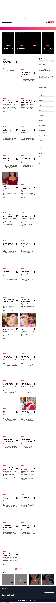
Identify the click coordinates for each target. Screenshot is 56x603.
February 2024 (42, 125)
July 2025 (41, 105)
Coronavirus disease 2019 (21, 48)
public (21, 45)
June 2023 (41, 142)
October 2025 (41, 100)
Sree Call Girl (28, 25)
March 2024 (41, 122)
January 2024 (41, 127)
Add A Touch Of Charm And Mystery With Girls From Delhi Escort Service (34, 49)
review (40, 158)
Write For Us (6, 28)
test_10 (40, 161)
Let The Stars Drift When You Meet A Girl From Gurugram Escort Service (46, 77)
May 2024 (41, 117)
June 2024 (41, 115)
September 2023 (42, 135)
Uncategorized (42, 163)
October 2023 (41, 132)
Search (40, 58)
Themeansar (36, 600)
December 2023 (42, 130)
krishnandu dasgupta (9, 49)
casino (40, 151)
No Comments (8, 51)
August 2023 (41, 137)
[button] (53, 42)
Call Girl (40, 148)
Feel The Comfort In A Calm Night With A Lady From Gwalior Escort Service (47, 49)
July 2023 (41, 140)
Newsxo (31, 600)
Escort (8, 45)
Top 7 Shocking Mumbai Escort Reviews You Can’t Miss (26, 302)
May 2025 (41, 110)
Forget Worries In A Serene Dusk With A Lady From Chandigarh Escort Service (46, 81)
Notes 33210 (12, 28)
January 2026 (41, 95)
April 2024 (41, 120)
